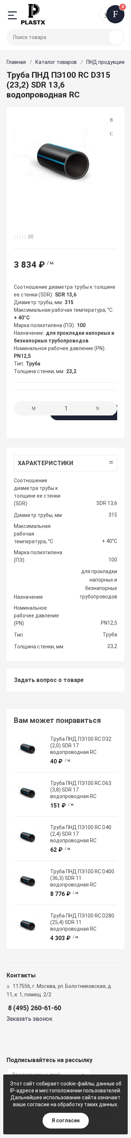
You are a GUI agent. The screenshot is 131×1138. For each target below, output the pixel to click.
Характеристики (45, 463)
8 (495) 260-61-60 (34, 1008)
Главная (16, 62)
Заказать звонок (29, 1018)
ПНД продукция (105, 62)
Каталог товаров (56, 62)
